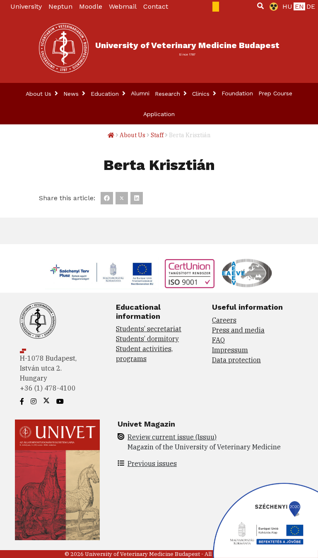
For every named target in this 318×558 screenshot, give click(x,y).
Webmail (123, 6)
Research (168, 93)
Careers (224, 320)
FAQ (218, 340)
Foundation (237, 93)
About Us (39, 93)
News (72, 93)
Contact (155, 6)
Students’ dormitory (147, 339)
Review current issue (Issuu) (172, 437)
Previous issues (152, 463)
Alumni (140, 93)
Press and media (238, 330)
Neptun (60, 6)
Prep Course (275, 93)
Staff (157, 135)
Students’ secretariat (148, 329)
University (26, 6)
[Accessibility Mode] (272, 7)
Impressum (230, 350)
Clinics (202, 93)
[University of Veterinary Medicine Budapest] (64, 48)
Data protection (236, 360)
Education (106, 93)
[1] (260, 6)
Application (159, 114)
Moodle (90, 6)
